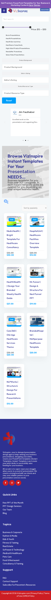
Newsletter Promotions (14, 52)
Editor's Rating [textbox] (10, 80)
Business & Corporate (12, 532)
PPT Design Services (12, 506)
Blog (5, 513)
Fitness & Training (10, 543)
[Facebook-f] (5, 483)
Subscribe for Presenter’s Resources (19, 585)
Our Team (7, 509)
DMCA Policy (29, 596)
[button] (4, 122)
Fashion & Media (10, 536)
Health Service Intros (13, 42)
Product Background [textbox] (13, 67)
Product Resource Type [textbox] (14, 93)
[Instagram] (12, 483)
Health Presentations (13, 38)
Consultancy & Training (13, 563)
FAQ (4, 578)
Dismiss (37, 5)
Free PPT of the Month (13, 503)
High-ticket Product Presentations (18, 48)
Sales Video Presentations (15, 55)
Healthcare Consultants (14, 45)
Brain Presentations (13, 35)
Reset (9, 100)
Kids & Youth (8, 539)
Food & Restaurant (11, 560)
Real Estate (8, 546)
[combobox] (25, 67)
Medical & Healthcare (12, 553)
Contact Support (10, 581)
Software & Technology (13, 550)
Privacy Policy (37, 593)
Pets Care (7, 557)
